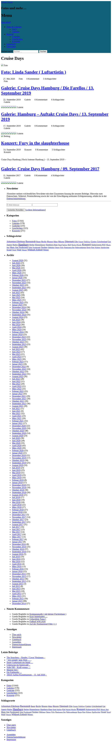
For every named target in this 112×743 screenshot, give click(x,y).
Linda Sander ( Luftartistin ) (33, 72)
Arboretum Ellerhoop (16, 241)
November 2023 (19, 339)
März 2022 (16, 389)
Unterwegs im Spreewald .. (18, 665)
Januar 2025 (17, 305)
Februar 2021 (18, 421)
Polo (62, 247)
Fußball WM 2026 (37, 621)
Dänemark (69, 241)
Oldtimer (51, 247)
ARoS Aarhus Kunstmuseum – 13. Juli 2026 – (27, 675)
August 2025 (17, 290)
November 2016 (19, 547)
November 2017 (19, 517)
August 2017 (17, 524)
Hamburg (23, 244)
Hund (60, 245)
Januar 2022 (17, 394)
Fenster (81, 242)
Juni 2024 (16, 322)
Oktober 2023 (18, 342)
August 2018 (17, 495)
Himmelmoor (40, 245)
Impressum (16, 647)
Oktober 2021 (18, 401)
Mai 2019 (16, 473)
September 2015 (19, 581)
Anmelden (16, 642)
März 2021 (16, 418)
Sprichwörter (105, 247)
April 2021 (16, 416)
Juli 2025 (16, 292)
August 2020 (17, 436)
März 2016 (16, 566)
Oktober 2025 (18, 285)
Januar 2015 (17, 601)
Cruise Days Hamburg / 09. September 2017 (50, 168)
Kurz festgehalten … (38, 616)
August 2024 (17, 317)
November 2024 (19, 310)
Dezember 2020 (19, 426)
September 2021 (19, 403)
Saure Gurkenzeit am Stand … (20, 662)
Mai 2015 (16, 591)
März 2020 (16, 448)
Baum (38, 242)
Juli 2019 (16, 468)
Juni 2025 (16, 295)
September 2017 (19, 522)
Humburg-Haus (52, 245)
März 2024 (16, 329)
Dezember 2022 (19, 366)
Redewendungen (80, 247)
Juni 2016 (16, 559)
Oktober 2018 (18, 490)
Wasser (24, 250)
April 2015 (16, 593)
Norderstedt (36, 247)
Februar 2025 (18, 302)
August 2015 (17, 584)
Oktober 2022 (18, 371)
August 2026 (17, 260)
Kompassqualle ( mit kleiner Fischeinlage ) (48, 614)
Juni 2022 (16, 381)
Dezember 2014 (19, 603)
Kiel (69, 245)
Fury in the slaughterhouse (35, 143)
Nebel (30, 247)
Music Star (105, 709)
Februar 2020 (18, 450)
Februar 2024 (18, 332)
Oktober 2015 (18, 579)
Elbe (76, 242)
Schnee (97, 247)
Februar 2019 (18, 480)
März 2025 (16, 300)
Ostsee (57, 247)
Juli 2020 (16, 438)
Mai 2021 (16, 413)
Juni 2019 (16, 470)
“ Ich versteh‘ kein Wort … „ (19, 660)
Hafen (15, 245)
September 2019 (19, 463)
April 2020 (16, 445)
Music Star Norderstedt (19, 247)
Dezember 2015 (19, 574)
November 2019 (19, 458)
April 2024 (16, 327)
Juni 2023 (16, 352)
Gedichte (16, 37)
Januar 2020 (17, 453)
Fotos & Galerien (14, 27)
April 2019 (16, 475)
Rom (92, 247)
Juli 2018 (16, 497)
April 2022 (16, 386)
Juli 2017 (16, 527)
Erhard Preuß (7, 2)
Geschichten (17, 39)
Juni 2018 (16, 500)
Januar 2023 (17, 364)
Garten (94, 241)
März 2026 (16, 273)
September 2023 (19, 344)
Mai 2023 (16, 354)
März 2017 (16, 537)
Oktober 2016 (18, 549)
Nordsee (44, 247)
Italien (64, 245)
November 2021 (19, 398)
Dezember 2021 (19, 396)
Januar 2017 (17, 542)
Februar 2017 (18, 539)
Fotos (14, 29)
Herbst (31, 245)
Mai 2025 (16, 297)
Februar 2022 (18, 391)
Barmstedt (31, 241)
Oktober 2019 (18, 460)
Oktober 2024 (18, 312)
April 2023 (16, 357)
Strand (9, 250)
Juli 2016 (16, 556)
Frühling (87, 242)
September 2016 (19, 551)
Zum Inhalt (6, 22)
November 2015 (19, 576)
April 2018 (16, 505)
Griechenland (102, 242)
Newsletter (16, 637)
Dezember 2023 (19, 337)
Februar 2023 (18, 361)
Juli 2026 (16, 263)
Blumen (50, 242)
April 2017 (16, 534)
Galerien (15, 32)
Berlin (43, 241)
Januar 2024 (17, 334)
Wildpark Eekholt (35, 250)
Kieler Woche (77, 245)
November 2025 (19, 282)
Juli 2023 (16, 349)
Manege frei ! (12, 670)
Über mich (11, 46)
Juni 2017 (16, 529)
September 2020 (19, 433)
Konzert (86, 244)
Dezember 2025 (19, 280)
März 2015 (16, 596)
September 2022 (19, 374)
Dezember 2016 (19, 544)
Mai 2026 (16, 268)
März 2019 (16, 477)
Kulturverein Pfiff (99, 245)
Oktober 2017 (18, 519)
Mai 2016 (16, 561)
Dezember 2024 (19, 307)
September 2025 (19, 287)
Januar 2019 (17, 482)
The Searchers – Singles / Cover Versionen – (26, 657)
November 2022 (19, 369)
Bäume (61, 241)
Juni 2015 (16, 589)
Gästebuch (11, 44)
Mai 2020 (16, 443)
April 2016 (16, 564)
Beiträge (10, 34)
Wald (19, 250)
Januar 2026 (17, 278)
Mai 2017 (16, 532)
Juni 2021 (16, 411)
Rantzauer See (69, 247)
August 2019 (17, 465)
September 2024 (19, 315)
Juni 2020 (16, 440)
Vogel (14, 250)
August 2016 (17, 554)
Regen (89, 247)
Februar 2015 (18, 598)
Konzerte (16, 41)
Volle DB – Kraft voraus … (18, 667)
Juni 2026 (16, 265)
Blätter (56, 242)
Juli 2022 (16, 379)
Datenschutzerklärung (16, 198)
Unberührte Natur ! (38, 619)
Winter (46, 250)
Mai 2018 (16, 502)
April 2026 (16, 270)
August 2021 (17, 406)
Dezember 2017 (19, 514)
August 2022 (17, 376)
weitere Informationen (35, 210)
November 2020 (19, 428)
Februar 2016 (18, 569)
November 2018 (19, 487)
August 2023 (17, 347)
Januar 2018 (17, 512)
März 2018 (16, 507)
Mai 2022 (16, 384)
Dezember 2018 (19, 485)
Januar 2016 (17, 571)
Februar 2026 (18, 275)
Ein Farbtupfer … (14, 672)
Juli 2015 (16, 586)
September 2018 (19, 492)
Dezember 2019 (19, 455)
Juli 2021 (16, 408)
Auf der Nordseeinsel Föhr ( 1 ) (43, 624)
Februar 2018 (18, 510)
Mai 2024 (16, 324)
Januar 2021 (17, 423)
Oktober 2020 (18, 431)
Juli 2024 (16, 320)
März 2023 (16, 359)
